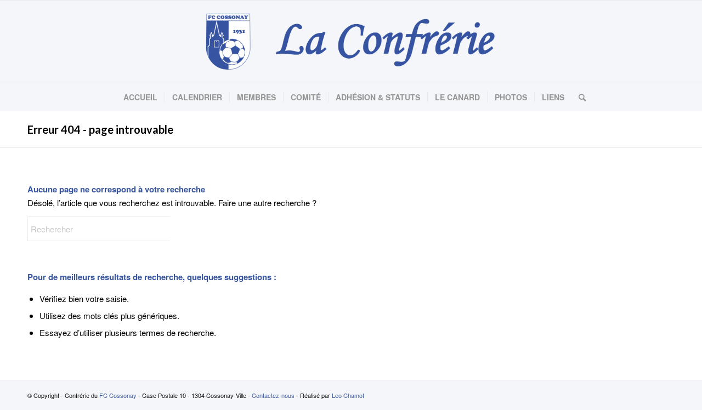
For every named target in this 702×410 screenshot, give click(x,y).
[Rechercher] (578, 97)
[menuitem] (140, 97)
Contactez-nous (273, 395)
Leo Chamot (348, 395)
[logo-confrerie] (351, 42)
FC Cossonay (118, 395)
